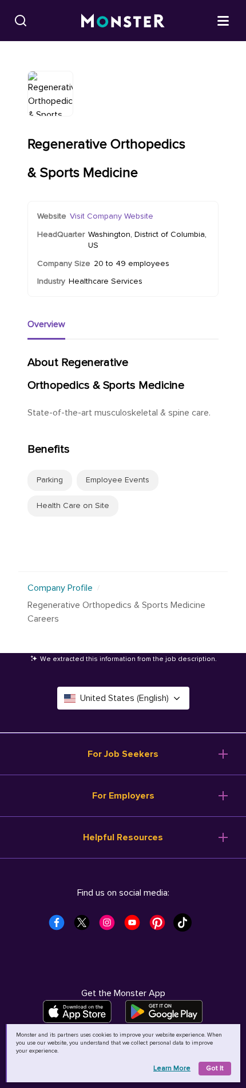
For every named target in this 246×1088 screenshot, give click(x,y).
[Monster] (123, 21)
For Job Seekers (123, 754)
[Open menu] (223, 20)
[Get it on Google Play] (163, 1011)
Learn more (172, 1068)
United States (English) (124, 698)
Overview (46, 324)
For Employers (123, 795)
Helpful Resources (123, 837)
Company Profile (60, 588)
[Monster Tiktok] (186, 925)
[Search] (20, 20)
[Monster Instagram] (110, 925)
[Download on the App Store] (77, 1011)
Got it (215, 1068)
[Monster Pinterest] (160, 925)
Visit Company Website (111, 216)
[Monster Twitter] (85, 925)
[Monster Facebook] (60, 925)
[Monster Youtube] (135, 925)
